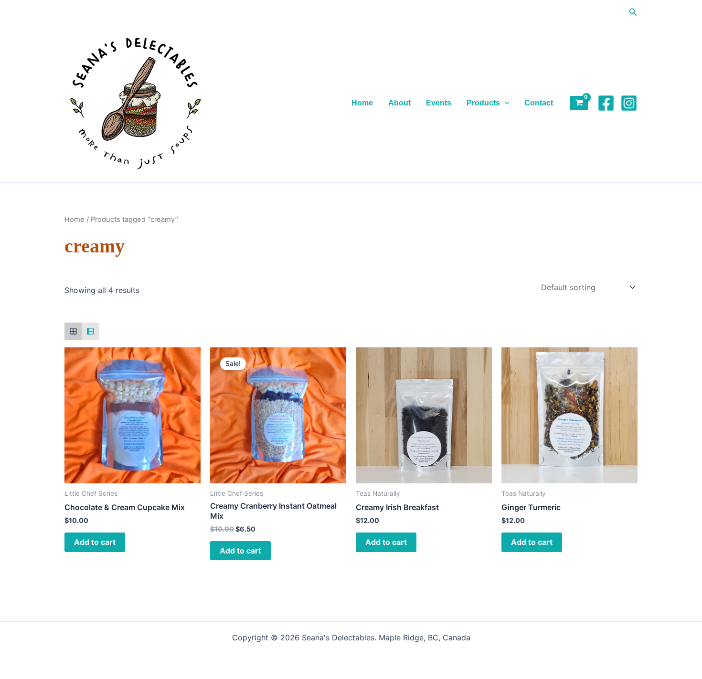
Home (362, 103)
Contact (538, 103)
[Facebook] (606, 103)
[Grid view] (73, 331)
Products (483, 103)
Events (438, 103)
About (399, 103)
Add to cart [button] (95, 542)
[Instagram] (629, 103)
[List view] (90, 331)
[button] (633, 12)
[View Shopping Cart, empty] (579, 103)
